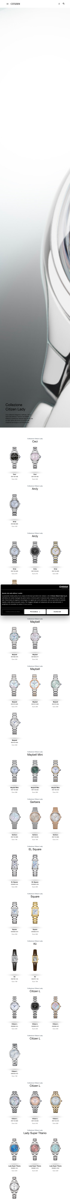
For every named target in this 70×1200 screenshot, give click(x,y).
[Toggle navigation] (7, 3)
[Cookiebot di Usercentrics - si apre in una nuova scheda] (60, 587)
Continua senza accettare (13, 611)
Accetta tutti (57, 611)
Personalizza (34, 611)
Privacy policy (27, 604)
